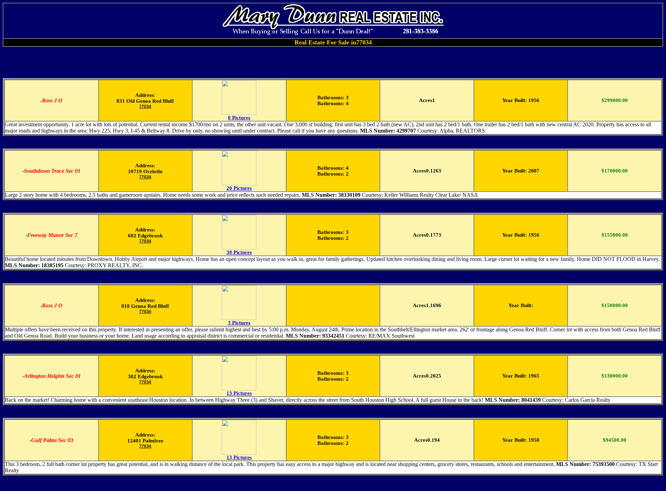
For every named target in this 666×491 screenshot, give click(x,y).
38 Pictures (239, 252)
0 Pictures (239, 117)
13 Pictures (239, 393)
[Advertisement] (333, 62)
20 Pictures (239, 188)
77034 (145, 106)
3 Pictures (239, 322)
